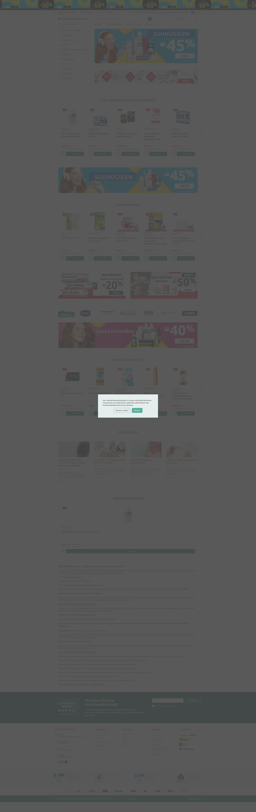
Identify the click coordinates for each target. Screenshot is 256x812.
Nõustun (137, 410)
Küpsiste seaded (122, 410)
